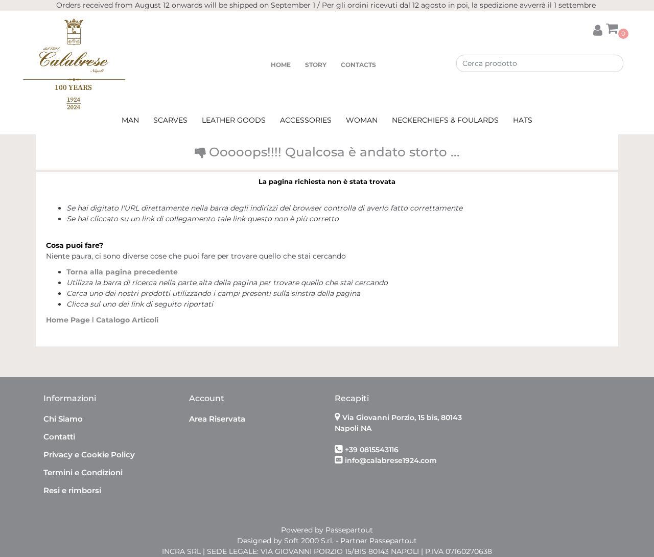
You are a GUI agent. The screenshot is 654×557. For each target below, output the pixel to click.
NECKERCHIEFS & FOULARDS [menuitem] (445, 120)
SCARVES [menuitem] (170, 120)
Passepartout (349, 530)
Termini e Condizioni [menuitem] (83, 472)
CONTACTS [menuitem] (358, 64)
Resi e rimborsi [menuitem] (72, 490)
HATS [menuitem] (522, 120)
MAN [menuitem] (130, 120)
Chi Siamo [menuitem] (63, 419)
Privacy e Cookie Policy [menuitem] (89, 454)
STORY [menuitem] (315, 64)
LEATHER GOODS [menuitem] (234, 120)
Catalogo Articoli (127, 319)
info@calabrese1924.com (391, 460)
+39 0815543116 (372, 449)
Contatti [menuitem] (59, 437)
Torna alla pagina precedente (122, 271)
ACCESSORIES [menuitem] (306, 120)
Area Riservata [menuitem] (217, 419)
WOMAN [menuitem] (362, 120)
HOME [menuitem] (281, 64)
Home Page (69, 319)
